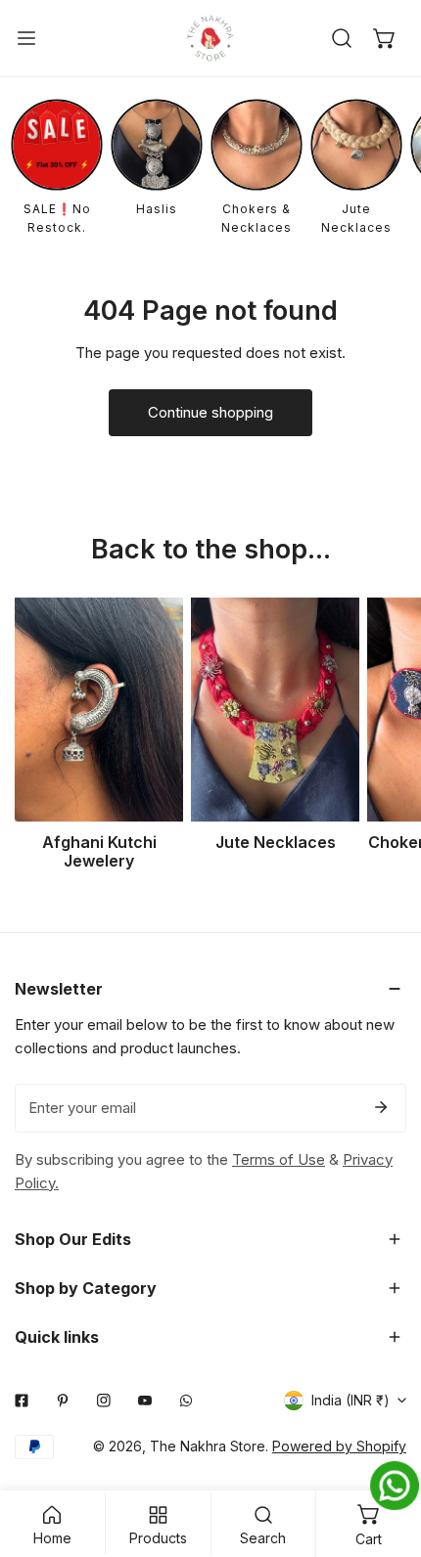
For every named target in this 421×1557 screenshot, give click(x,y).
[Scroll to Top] (385, 1453)
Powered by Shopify (339, 1446)
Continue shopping (210, 412)
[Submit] (380, 1107)
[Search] (341, 38)
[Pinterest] (62, 1400)
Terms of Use (278, 1159)
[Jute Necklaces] (275, 710)
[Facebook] (21, 1400)
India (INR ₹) (350, 1400)
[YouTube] (144, 1400)
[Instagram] (103, 1400)
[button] (384, 38)
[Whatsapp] (186, 1400)
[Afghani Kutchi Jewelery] (99, 710)
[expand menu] (26, 38)
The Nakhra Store (207, 1446)
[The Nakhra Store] (210, 38)
